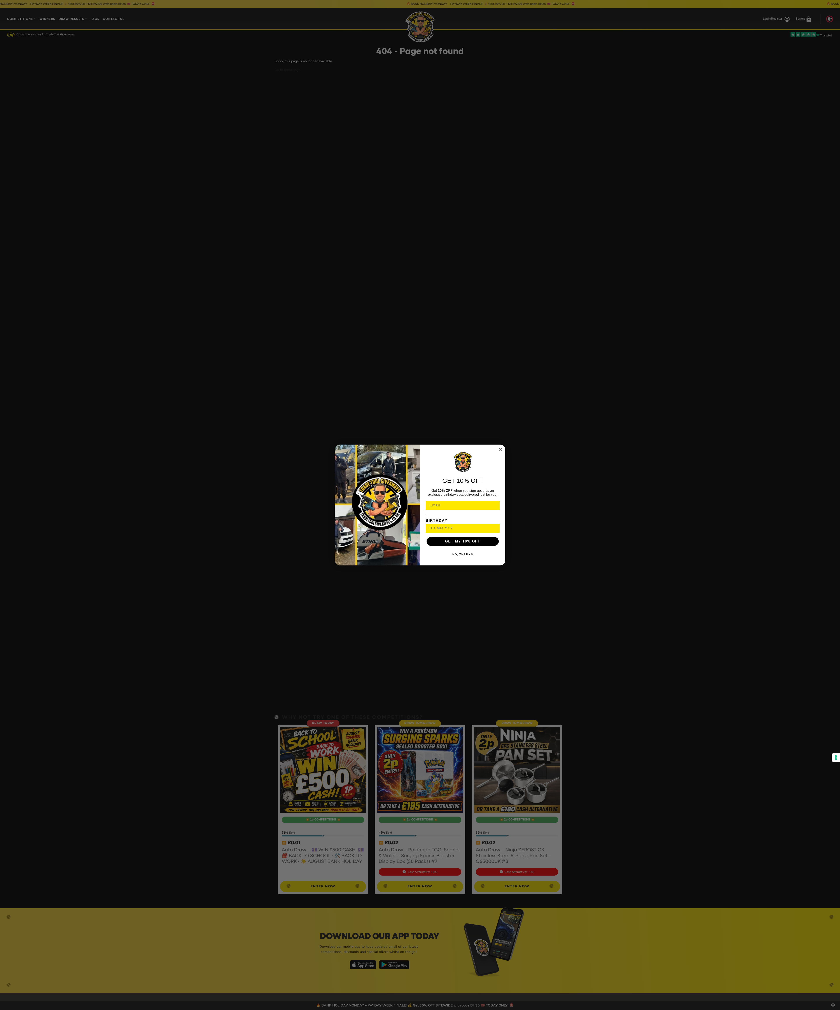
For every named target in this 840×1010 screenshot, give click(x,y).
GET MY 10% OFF (462, 541)
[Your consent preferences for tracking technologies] (836, 757)
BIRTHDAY (437, 520)
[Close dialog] (500, 449)
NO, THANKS (462, 554)
